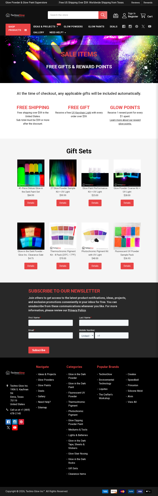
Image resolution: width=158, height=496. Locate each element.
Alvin (130, 396)
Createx (132, 374)
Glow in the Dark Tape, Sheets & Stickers (77, 444)
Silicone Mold (135, 390)
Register (133, 16)
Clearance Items (77, 473)
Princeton (133, 385)
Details (30, 202)
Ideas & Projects (44, 26)
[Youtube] (149, 26)
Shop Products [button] (14, 28)
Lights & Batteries (78, 435)
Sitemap (42, 407)
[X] (143, 26)
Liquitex (103, 389)
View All (132, 401)
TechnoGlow (105, 374)
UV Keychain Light (81, 112)
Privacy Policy (77, 310)
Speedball (133, 379)
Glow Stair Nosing (78, 453)
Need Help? (56, 32)
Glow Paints (96, 26)
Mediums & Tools (77, 429)
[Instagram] (130, 26)
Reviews (135, 2)
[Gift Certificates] (116, 15)
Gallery (38, 32)
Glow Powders (73, 26)
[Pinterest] (136, 26)
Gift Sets (73, 468)
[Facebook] (124, 26)
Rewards (148, 2)
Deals (113, 26)
